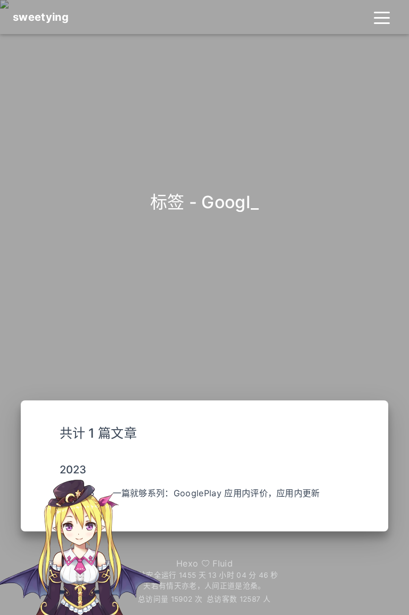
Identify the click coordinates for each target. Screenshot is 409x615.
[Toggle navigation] (381, 17)
